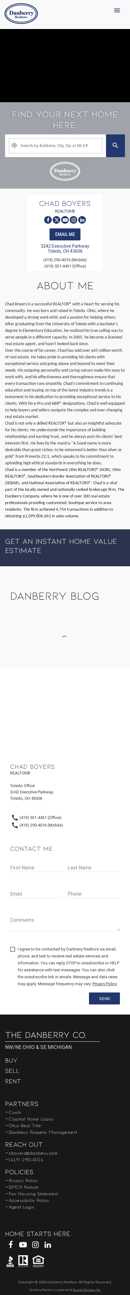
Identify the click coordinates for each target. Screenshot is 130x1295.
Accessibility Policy (29, 1200)
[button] (119, 14)
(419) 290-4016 (26, 1159)
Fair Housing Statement (33, 1193)
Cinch (15, 1112)
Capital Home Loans (31, 1118)
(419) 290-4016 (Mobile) (65, 259)
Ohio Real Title (25, 1125)
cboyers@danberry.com (33, 1152)
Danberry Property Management (43, 1131)
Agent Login (21, 1206)
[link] (21, 14)
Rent (13, 1081)
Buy (11, 1060)
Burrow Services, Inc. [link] (87, 1290)
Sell (12, 1070)
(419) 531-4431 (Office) (65, 266)
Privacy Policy (23, 1180)
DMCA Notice (23, 1186)
